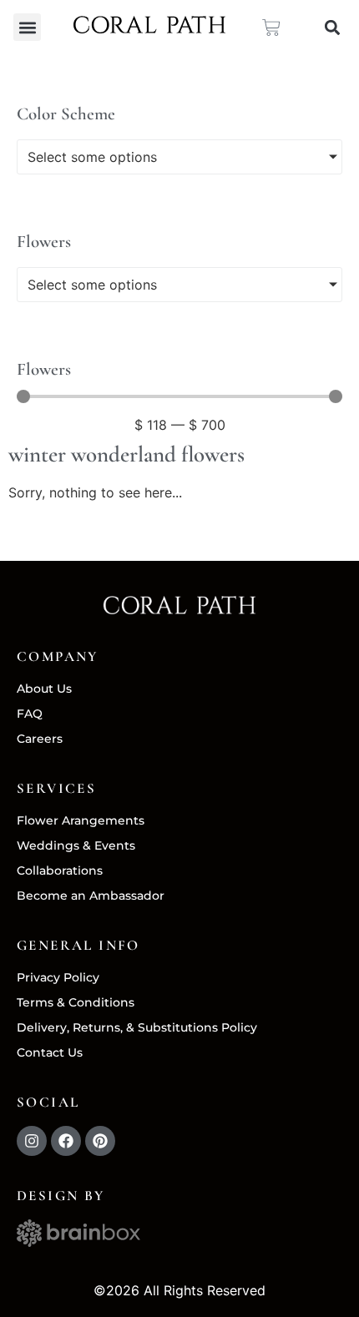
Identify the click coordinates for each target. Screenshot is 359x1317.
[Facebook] (66, 1141)
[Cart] (271, 27)
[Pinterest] (100, 1141)
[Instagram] (32, 1141)
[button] (27, 27)
